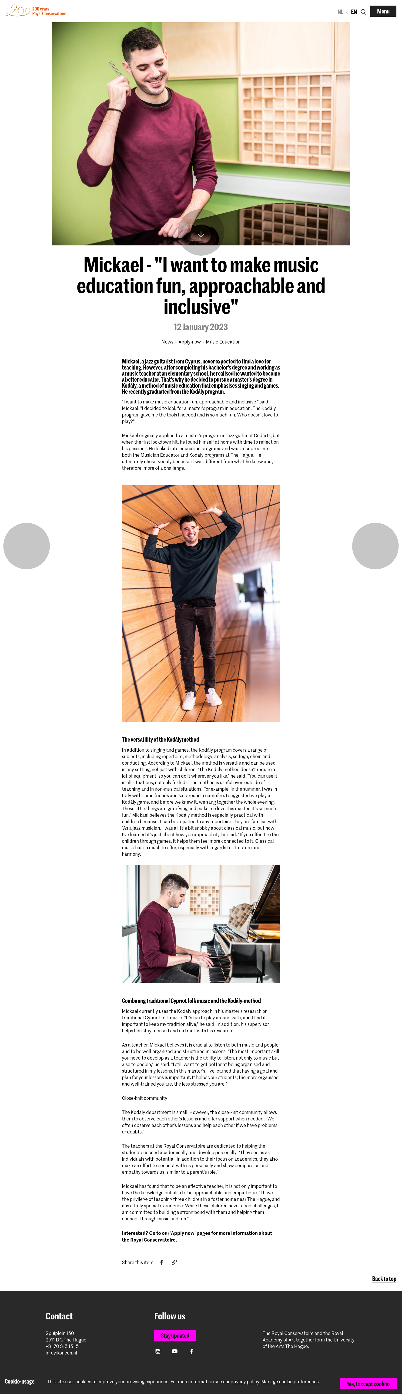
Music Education (223, 342)
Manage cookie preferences (290, 1381)
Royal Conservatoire (153, 1239)
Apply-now (189, 342)
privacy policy (245, 1381)
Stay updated (175, 1335)
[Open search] (364, 11)
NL (340, 11)
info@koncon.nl (61, 1352)
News (167, 342)
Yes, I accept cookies (369, 1383)
